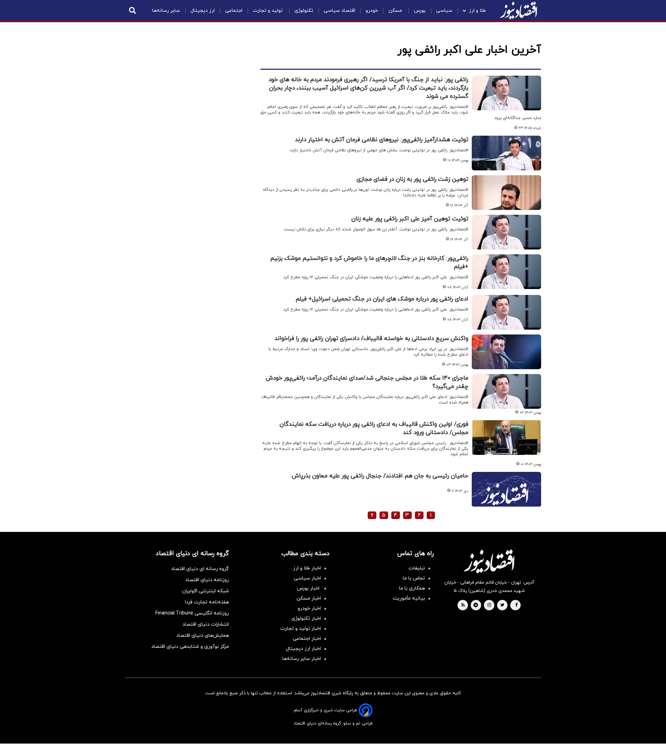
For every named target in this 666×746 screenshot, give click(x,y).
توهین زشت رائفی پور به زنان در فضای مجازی (412, 179)
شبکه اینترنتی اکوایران (205, 591)
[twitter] (502, 605)
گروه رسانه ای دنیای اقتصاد (200, 569)
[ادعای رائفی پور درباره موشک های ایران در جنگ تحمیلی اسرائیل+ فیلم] (506, 312)
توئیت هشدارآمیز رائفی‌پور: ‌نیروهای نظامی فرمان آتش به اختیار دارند (381, 140)
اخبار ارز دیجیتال (303, 648)
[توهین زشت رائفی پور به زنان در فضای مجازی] (506, 192)
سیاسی (444, 10)
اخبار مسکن (309, 598)
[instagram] (489, 605)
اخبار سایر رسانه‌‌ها (301, 658)
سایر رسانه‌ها (166, 10)
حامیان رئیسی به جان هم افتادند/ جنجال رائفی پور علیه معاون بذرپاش (380, 476)
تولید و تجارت (268, 10)
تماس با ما (414, 578)
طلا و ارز (477, 10)
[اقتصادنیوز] (489, 561)
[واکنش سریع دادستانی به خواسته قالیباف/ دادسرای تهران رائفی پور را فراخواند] (506, 351)
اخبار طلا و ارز (307, 568)
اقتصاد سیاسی (339, 10)
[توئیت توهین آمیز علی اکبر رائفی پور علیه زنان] (506, 232)
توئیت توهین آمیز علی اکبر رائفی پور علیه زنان (409, 219)
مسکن (395, 10)
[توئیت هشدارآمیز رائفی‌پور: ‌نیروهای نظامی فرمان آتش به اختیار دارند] (506, 153)
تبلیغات (417, 568)
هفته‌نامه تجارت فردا (207, 602)
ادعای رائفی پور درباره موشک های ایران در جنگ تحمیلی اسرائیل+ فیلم (382, 299)
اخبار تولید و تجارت (300, 628)
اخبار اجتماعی (307, 638)
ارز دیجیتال (202, 10)
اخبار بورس (309, 588)
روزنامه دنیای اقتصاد (207, 580)
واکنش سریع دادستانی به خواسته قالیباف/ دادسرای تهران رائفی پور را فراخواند (371, 338)
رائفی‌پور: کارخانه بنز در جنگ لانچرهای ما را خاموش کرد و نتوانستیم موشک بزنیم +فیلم (369, 262)
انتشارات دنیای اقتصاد (205, 624)
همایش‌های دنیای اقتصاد (202, 635)
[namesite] (519, 10)
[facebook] (516, 605)
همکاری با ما (412, 588)
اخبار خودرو (309, 608)
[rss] (463, 605)
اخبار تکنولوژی (306, 618)
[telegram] (475, 605)
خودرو (372, 10)
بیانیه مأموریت (409, 598)
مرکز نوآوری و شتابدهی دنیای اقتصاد (190, 646)
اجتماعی (233, 10)
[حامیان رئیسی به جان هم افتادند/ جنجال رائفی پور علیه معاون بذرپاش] (506, 497)
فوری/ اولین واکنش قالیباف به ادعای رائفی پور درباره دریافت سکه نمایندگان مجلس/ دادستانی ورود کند (374, 428)
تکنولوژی (303, 10)
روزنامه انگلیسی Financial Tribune (192, 613)
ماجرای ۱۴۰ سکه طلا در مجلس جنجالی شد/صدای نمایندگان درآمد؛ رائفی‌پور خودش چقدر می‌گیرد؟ (367, 382)
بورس (420, 10)
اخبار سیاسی (307, 578)
